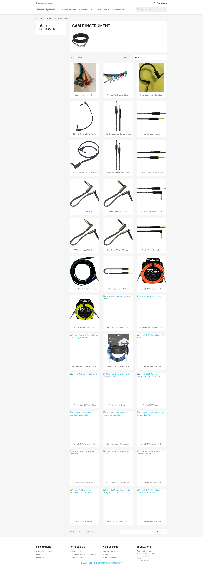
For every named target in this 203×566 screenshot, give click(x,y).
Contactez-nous (76, 557)
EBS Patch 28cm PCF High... (118, 250)
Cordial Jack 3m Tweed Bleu (85, 405)
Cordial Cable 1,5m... (152, 134)
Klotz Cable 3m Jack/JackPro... (118, 482)
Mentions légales (77, 551)
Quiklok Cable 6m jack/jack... (118, 289)
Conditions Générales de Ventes (83, 554)
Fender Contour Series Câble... (84, 366)
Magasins (40, 557)
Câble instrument (48, 27)
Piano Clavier (102, 9)
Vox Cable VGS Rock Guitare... (85, 289)
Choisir (149, 57)
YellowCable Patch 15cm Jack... (152, 95)
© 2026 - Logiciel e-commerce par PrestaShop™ (101, 563)
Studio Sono (118, 9)
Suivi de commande (111, 551)
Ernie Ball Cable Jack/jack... (152, 289)
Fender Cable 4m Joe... (85, 521)
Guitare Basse (69, 9)
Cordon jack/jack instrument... (118, 134)
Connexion (107, 554)
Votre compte (110, 547)
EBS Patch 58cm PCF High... (85, 250)
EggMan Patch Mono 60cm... (118, 95)
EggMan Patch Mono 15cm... (85, 95)
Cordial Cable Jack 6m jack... (151, 327)
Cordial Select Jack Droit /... (85, 482)
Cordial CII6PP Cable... (152, 405)
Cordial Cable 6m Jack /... (152, 250)
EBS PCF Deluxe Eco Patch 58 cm (85, 173)
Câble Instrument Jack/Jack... (118, 173)
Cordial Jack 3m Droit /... (118, 405)
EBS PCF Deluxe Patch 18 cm (84, 134)
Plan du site (41, 554)
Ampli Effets (85, 9)
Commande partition (44, 551)
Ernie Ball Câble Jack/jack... (118, 327)
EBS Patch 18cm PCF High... (118, 211)
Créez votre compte (111, 557)
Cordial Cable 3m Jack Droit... (151, 211)
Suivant (161, 531)
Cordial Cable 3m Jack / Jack (152, 173)
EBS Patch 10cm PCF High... (85, 211)
